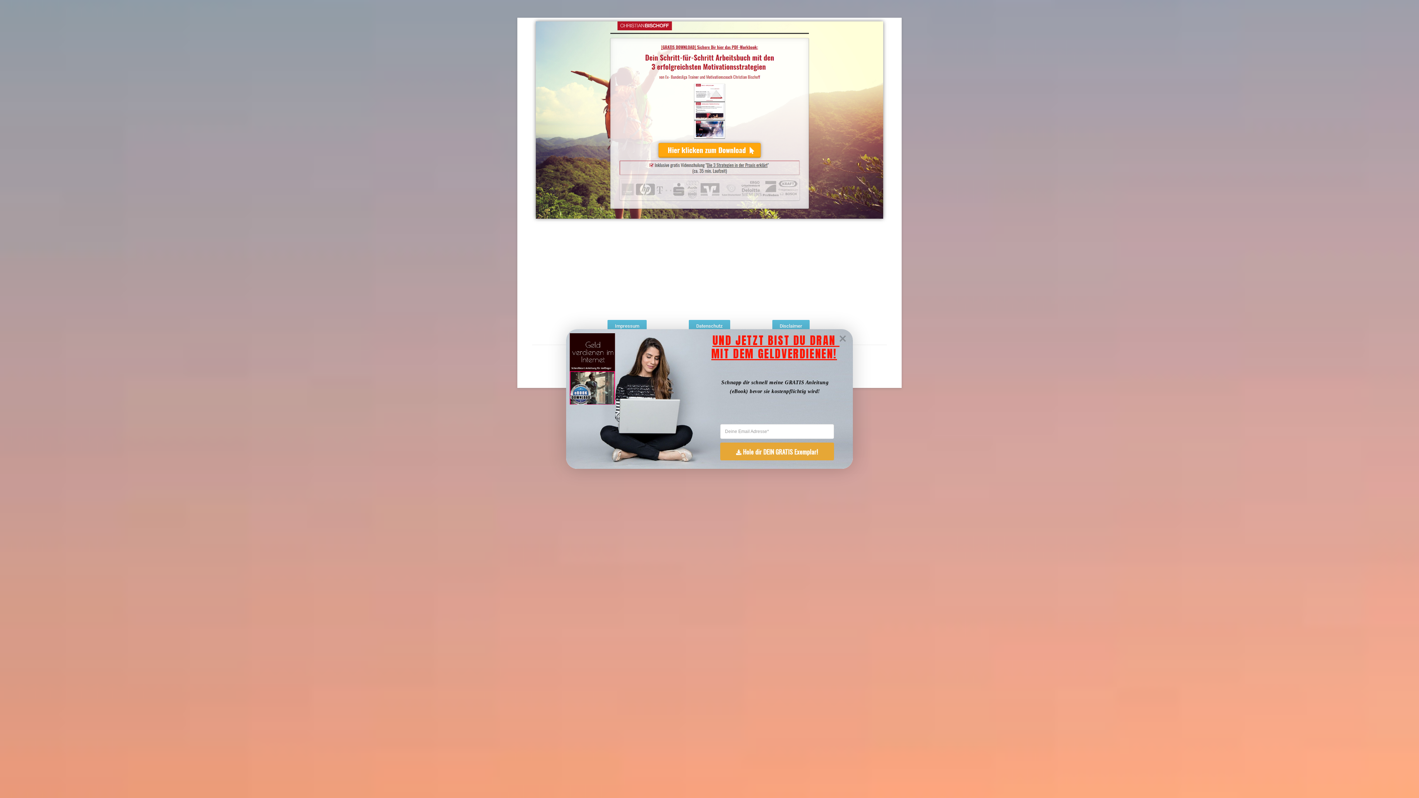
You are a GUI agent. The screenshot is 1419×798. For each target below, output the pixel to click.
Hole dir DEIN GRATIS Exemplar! (780, 451)
